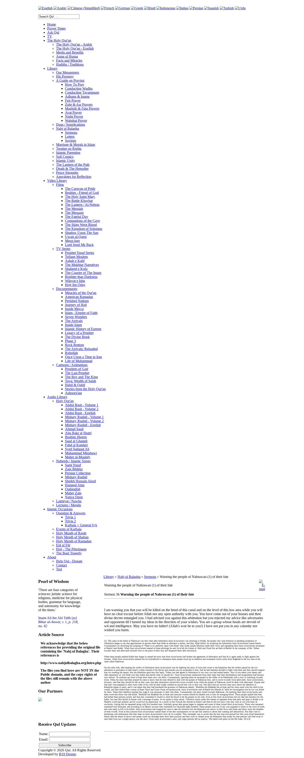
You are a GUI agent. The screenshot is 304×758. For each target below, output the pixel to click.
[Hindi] (150, 8)
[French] (107, 8)
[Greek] (137, 8)
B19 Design (67, 754)
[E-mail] (262, 589)
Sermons (150, 577)
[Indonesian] (165, 8)
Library (108, 577)
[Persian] (196, 8)
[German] (122, 8)
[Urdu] (240, 8)
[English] (45, 8)
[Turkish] (227, 8)
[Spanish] (211, 8)
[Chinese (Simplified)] (83, 8)
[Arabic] (60, 8)
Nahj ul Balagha (129, 577)
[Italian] (182, 8)
